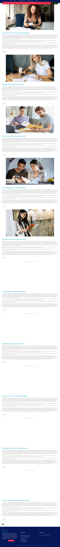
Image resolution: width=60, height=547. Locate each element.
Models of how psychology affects (13, 84)
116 (7, 524)
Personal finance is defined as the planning (15, 500)
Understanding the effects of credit (13, 344)
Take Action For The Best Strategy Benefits (15, 33)
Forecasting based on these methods (13, 187)
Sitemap (39, 545)
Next (9, 524)
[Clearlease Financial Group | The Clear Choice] (5, 531)
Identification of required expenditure (14, 291)
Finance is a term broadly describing (13, 136)
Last (10, 524)
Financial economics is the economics (14, 239)
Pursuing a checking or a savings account (15, 448)
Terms (44, 545)
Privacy (41, 545)
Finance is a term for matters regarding (14, 396)
